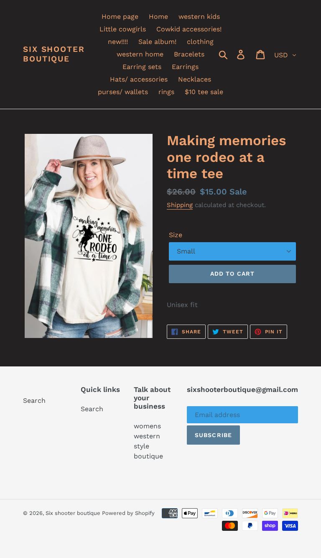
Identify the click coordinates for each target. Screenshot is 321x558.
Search (34, 400)
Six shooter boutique (54, 54)
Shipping (180, 205)
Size (175, 235)
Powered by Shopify (128, 513)
